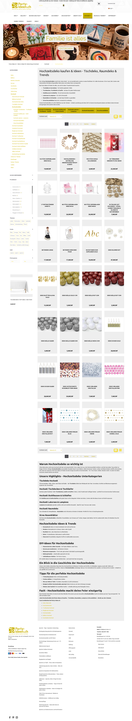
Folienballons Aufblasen (45, 656)
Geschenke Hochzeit (48, 617)
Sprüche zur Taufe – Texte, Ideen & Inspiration (50, 662)
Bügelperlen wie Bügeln (45, 659)
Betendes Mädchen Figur (70, 251)
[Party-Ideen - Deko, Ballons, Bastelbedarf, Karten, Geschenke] (21, 6)
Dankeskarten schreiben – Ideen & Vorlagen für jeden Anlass (50, 689)
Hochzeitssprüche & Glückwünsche (47, 634)
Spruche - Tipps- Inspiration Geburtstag (48, 628)
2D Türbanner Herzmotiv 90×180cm (114, 160)
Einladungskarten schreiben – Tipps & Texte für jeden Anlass (50, 684)
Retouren (71, 641)
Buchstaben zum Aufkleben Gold (92, 251)
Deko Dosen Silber (47, 386)
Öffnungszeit (72, 647)
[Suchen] (63, 5)
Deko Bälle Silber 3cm (69, 341)
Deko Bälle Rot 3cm (114, 295)
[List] (120, 116)
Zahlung (71, 644)
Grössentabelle (72, 657)
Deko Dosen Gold (114, 341)
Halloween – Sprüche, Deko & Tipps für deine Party (50, 679)
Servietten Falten (43, 652)
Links (70, 651)
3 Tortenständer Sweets (47, 205)
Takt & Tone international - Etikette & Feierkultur (48, 694)
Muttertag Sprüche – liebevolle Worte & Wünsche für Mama (49, 705)
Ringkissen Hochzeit (48, 610)
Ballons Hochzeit (47, 615)
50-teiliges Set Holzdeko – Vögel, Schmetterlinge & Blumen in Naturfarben (114, 208)
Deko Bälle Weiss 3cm (92, 341)
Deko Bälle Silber (47, 341)
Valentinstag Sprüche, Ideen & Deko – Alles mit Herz (50, 666)
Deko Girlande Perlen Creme (92, 432)
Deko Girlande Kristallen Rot (47, 432)
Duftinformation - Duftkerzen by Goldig (49, 698)
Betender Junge (47, 250)
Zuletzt (93, 124)
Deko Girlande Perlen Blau (69, 432)
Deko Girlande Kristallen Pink (114, 387)
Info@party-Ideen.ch (105, 629)
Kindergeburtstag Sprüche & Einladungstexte (50, 631)
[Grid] (116, 116)
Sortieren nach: (43, 116)
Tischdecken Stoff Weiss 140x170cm (21, 299)
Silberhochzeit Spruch (44, 646)
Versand (71, 631)
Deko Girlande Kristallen (92, 387)
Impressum (71, 634)
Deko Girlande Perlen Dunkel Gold (114, 432)
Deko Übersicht (47, 603)
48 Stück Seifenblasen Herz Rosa (70, 205)
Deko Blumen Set (114, 250)
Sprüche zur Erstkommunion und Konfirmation (50, 709)
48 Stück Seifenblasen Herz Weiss (92, 205)
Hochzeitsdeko (47, 612)
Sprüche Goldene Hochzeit (45, 649)
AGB (70, 638)
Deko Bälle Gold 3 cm (69, 295)
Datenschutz (72, 628)
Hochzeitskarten (47, 605)
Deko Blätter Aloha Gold (47, 296)
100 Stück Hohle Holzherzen (92, 160)
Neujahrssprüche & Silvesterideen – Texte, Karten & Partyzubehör (51, 674)
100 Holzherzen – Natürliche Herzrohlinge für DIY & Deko (69, 161)
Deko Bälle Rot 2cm (92, 295)
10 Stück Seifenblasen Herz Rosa (47, 160)
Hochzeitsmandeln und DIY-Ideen (47, 638)
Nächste (86, 124)
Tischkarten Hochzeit (48, 608)
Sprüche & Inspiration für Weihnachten (48, 670)
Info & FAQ (71, 654)
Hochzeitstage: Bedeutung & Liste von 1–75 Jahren (50, 642)
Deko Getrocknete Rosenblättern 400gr (69, 387)
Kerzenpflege (42, 701)
